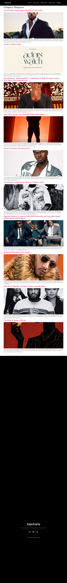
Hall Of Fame (52, 2)
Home (29, 2)
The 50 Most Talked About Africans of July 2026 (23, 10)
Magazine (59, 2)
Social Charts (44, 2)
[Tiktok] (37, 532)
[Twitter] (33, 532)
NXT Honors (36, 2)
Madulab (38, 537)
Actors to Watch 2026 (12, 44)
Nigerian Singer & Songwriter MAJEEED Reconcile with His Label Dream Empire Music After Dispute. (32, 217)
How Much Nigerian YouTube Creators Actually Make (24, 286)
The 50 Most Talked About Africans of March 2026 (24, 182)
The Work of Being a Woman (15, 320)
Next (61, 354)
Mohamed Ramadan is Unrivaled (16, 252)
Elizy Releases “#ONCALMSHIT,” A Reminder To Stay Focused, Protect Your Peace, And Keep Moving (31, 79)
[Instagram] (30, 532)
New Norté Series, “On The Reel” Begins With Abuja (24, 114)
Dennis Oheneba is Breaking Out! (17, 148)
